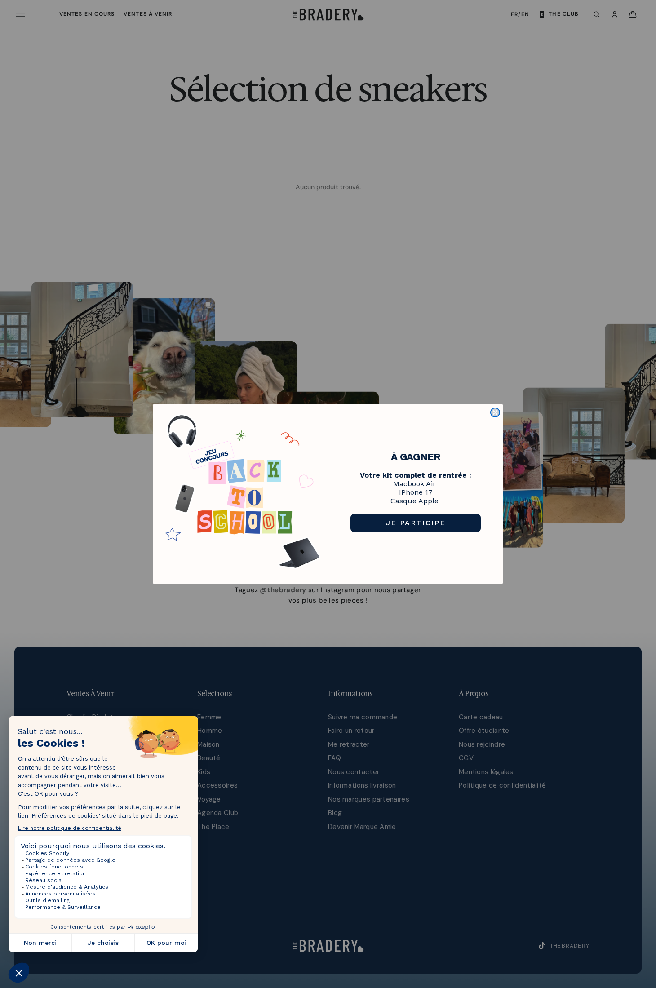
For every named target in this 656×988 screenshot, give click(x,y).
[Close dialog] (495, 412)
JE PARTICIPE (416, 522)
